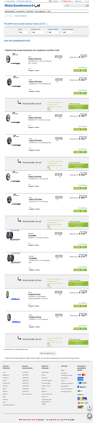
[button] (89, 407)
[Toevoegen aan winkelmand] (84, 70)
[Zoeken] (87, 5)
